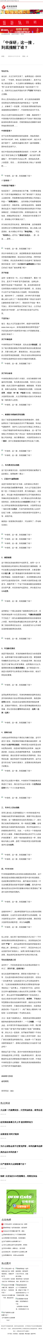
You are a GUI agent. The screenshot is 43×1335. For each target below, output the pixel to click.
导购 (4, 23)
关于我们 (10, 1333)
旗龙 (12, 1091)
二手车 (20, 24)
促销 (12, 23)
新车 (19, 21)
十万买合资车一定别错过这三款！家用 (15, 1224)
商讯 (35, 23)
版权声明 (33, 1333)
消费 (19, 23)
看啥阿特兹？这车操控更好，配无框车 (15, 1227)
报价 (12, 24)
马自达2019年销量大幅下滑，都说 (13, 1231)
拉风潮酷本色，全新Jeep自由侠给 (13, 1255)
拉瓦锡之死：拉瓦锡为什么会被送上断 (15, 1252)
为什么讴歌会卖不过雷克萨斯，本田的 (15, 1245)
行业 (27, 21)
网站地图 (27, 1333)
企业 (27, 23)
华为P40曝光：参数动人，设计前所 (14, 1248)
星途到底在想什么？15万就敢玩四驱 (14, 1234)
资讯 (11, 21)
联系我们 (15, 1333)
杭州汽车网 (15, 34)
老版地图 (21, 1333)
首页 (4, 21)
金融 (4, 24)
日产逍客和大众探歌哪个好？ (12, 1241)
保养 (35, 21)
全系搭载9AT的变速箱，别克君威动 (14, 1238)
